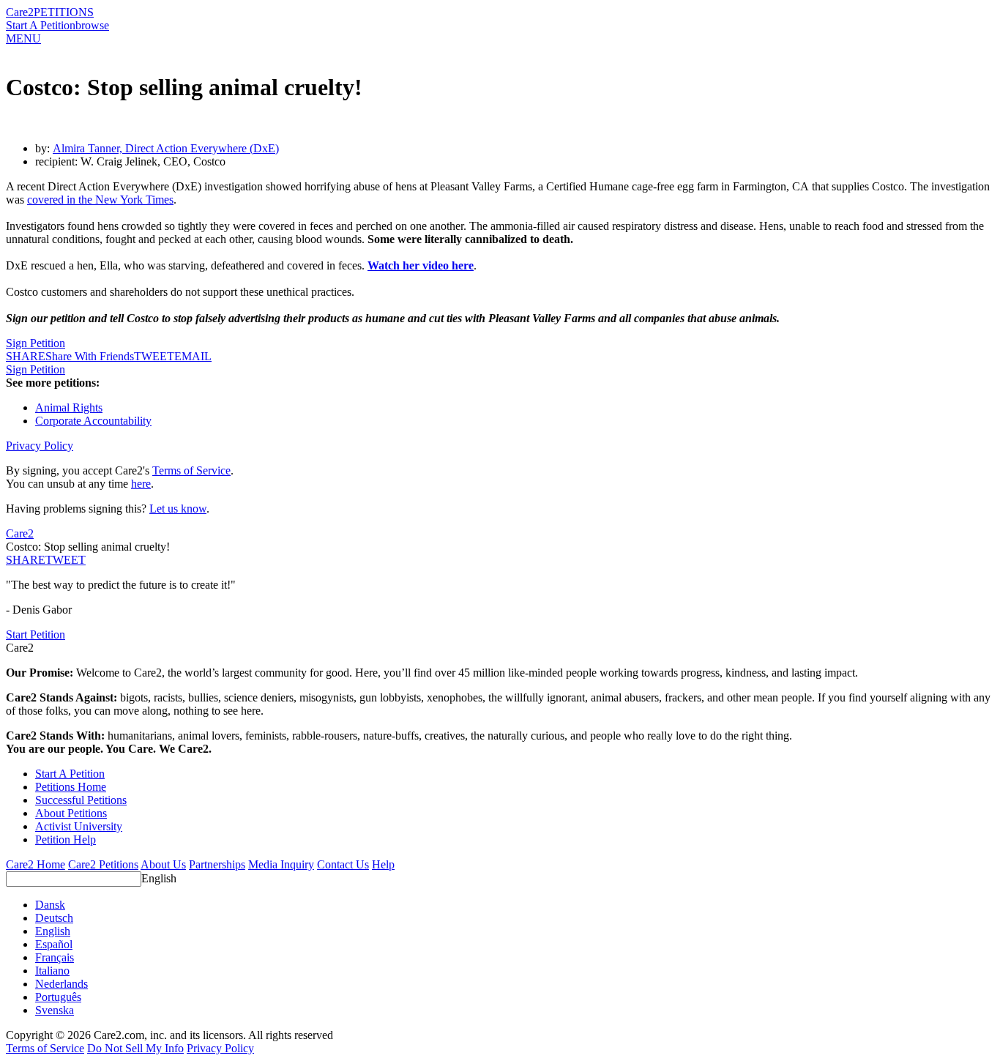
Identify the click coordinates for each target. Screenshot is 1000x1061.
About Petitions (71, 813)
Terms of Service (191, 470)
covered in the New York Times (100, 199)
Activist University (78, 826)
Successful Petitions (81, 800)
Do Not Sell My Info (135, 1048)
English (158, 878)
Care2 (20, 12)
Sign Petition (35, 343)
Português (58, 997)
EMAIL (193, 356)
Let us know (177, 508)
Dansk (50, 904)
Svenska (54, 1010)
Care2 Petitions (103, 864)
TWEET (154, 356)
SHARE (25, 560)
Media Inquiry (281, 864)
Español (53, 944)
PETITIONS (64, 12)
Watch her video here (420, 265)
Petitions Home (70, 787)
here (141, 483)
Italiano (52, 970)
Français (54, 957)
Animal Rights (68, 407)
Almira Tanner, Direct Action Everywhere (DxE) (166, 148)
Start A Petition (40, 25)
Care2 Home (35, 864)
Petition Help (65, 839)
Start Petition (35, 634)
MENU (23, 38)
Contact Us (343, 864)
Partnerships (217, 864)
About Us (163, 864)
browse (92, 25)
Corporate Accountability (93, 420)
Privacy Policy (39, 445)
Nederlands (61, 984)
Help (383, 864)
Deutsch (54, 918)
